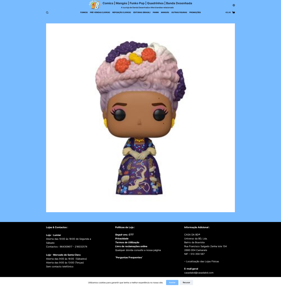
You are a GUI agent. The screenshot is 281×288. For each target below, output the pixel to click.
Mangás (165, 12)
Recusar (186, 282)
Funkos (84, 12)
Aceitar (172, 282)
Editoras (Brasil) (141, 12)
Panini (156, 12)
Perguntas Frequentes (129, 257)
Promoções (195, 12)
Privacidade (121, 238)
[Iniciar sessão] (234, 5)
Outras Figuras (179, 12)
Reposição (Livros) (121, 12)
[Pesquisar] (47, 12)
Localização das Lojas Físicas (202, 261)
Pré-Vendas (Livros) (100, 12)
